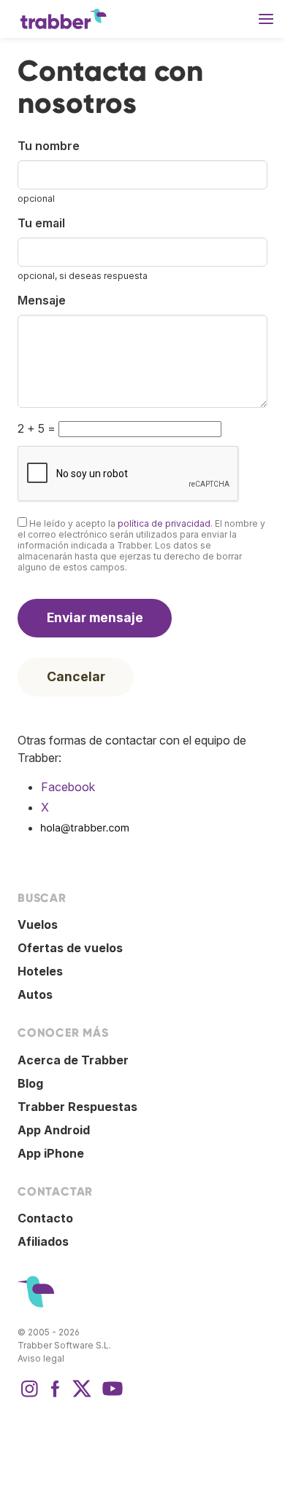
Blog (30, 1083)
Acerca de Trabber (73, 1060)
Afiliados (43, 1241)
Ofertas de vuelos (70, 948)
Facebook (68, 787)
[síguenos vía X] (82, 1396)
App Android (54, 1130)
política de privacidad (164, 523)
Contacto (45, 1218)
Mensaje (42, 300)
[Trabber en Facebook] (55, 1396)
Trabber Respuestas (77, 1106)
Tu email (41, 223)
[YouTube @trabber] (110, 1396)
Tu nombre (49, 145)
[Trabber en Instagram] (29, 1396)
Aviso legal (41, 1358)
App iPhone (51, 1153)
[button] (266, 19)
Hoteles (40, 971)
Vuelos (38, 924)
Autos (35, 994)
